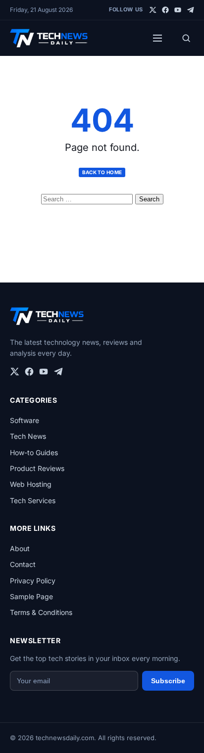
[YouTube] (178, 10)
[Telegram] (190, 10)
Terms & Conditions (41, 612)
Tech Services (32, 500)
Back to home (102, 172)
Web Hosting (30, 484)
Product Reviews (37, 468)
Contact (23, 564)
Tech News (28, 436)
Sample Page (31, 596)
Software (24, 420)
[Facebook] (165, 10)
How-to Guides (34, 452)
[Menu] (157, 38)
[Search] (186, 38)
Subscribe (168, 681)
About (20, 548)
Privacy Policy (32, 580)
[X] (153, 10)
